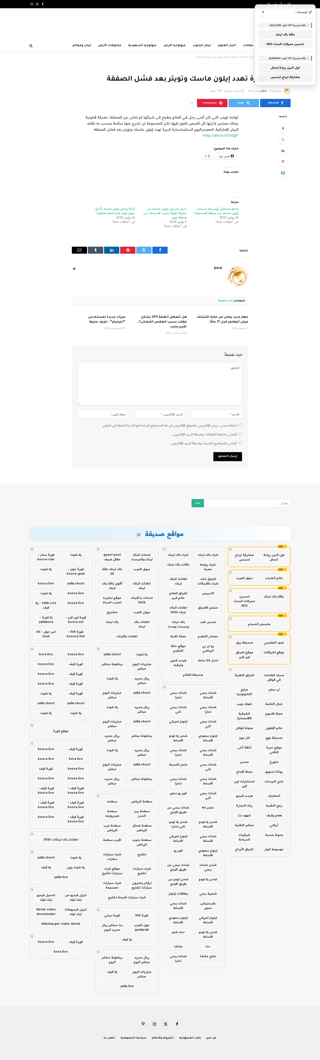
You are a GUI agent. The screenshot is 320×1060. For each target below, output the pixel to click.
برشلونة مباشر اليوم (112, 959)
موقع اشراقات (273, 652)
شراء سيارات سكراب (112, 856)
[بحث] (31, 46)
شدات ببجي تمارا (178, 695)
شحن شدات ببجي (208, 867)
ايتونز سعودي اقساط (207, 738)
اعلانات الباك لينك (178, 581)
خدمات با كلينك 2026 (142, 600)
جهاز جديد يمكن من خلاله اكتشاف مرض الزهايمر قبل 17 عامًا (222, 320)
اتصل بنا (109, 1038)
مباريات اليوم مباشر (141, 666)
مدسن (244, 762)
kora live (46, 654)
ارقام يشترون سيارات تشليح (141, 885)
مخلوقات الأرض (109, 45)
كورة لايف (76, 664)
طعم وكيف (274, 815)
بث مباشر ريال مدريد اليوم (112, 927)
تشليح (141, 854)
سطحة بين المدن (142, 813)
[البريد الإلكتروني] (283, 172)
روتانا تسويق (274, 772)
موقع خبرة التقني (274, 749)
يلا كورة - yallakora (46, 619)
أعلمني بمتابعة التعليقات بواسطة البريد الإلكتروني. (204, 434)
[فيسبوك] (283, 128)
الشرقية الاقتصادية (244, 716)
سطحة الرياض (141, 801)
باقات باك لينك (178, 564)
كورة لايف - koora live (75, 790)
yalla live (127, 986)
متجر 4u (208, 807)
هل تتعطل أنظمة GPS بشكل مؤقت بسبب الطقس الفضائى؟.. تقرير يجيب (162, 322)
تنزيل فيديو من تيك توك (76, 897)
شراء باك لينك (208, 555)
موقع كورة (61, 731)
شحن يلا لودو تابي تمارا (178, 824)
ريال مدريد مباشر (141, 680)
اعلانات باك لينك (142, 624)
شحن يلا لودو (208, 879)
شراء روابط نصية (208, 566)
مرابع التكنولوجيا (244, 691)
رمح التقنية (274, 805)
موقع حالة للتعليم (178, 648)
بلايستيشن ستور (208, 905)
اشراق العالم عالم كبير (178, 595)
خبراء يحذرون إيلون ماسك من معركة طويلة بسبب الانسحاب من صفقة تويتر (165, 213)
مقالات (248, 45)
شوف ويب (244, 704)
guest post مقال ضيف (112, 557)
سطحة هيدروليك (112, 813)
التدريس (208, 593)
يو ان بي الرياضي (208, 648)
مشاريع (112, 612)
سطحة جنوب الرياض (141, 842)
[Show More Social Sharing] (191, 103)
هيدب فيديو (244, 796)
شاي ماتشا (208, 956)
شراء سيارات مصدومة (112, 885)
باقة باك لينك (274, 596)
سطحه (112, 801)
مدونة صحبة (274, 835)
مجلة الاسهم (274, 714)
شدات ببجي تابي (178, 709)
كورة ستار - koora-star (46, 557)
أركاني (273, 825)
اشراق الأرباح (244, 849)
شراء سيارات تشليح (142, 871)
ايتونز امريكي (178, 721)
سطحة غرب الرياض (112, 828)
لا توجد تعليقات (232, 91)
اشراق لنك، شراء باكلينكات (207, 581)
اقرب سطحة (112, 840)
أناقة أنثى (244, 747)
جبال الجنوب (202, 45)
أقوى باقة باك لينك (112, 585)
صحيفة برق (244, 642)
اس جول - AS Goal (46, 634)
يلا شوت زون (76, 867)
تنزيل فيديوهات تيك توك (75, 911)
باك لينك (112, 622)
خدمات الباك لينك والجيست (142, 557)
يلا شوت (141, 654)
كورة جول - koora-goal (76, 571)
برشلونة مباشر (112, 664)
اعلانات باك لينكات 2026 (61, 839)
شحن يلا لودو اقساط (178, 738)
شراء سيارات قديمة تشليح (127, 897)
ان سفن (274, 689)
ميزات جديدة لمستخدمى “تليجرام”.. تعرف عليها (106, 320)
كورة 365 (141, 915)
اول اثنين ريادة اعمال (274, 557)
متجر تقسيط (178, 764)
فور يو (178, 850)
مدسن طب (208, 622)
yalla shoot (112, 654)
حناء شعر (178, 932)
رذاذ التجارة (244, 805)
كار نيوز (244, 738)
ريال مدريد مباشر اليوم (141, 959)
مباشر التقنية (244, 825)
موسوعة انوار (273, 849)
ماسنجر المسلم (259, 624)
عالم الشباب (274, 578)
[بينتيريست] (283, 161)
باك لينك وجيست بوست (178, 624)
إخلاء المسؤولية (190, 1038)
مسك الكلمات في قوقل (274, 677)
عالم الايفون (274, 728)
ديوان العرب (141, 612)
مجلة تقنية (178, 636)
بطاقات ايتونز (178, 893)
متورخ (273, 762)
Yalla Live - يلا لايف (45, 605)
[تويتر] (283, 139)
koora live (46, 583)
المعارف (274, 796)
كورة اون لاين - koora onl (75, 619)
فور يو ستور (178, 793)
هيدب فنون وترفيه (178, 662)
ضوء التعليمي (274, 642)
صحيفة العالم (193, 675)
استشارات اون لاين (244, 783)
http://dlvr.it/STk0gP (220, 135)
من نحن (211, 1038)
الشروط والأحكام (163, 1038)
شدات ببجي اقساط (208, 695)
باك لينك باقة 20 (112, 571)
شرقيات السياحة (244, 837)
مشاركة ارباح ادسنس (244, 557)
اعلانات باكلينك (127, 636)
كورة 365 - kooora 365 (76, 634)
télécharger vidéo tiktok (60, 924)
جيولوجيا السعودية (142, 45)
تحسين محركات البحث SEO (244, 600)
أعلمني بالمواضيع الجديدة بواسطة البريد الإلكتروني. (204, 443)
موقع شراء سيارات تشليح (112, 871)
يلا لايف (127, 939)
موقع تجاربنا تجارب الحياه (112, 600)
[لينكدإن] (283, 150)
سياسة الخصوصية (133, 1038)
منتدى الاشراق (208, 607)
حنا (208, 946)
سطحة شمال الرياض (142, 828)
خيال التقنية (274, 704)
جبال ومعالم (81, 45)
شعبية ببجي (208, 893)
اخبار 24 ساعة (208, 660)
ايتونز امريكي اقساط (178, 838)
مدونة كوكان (244, 728)
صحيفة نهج (274, 738)
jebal (263, 91)
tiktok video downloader (46, 911)
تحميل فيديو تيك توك (46, 897)
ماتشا (178, 946)
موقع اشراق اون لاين (244, 654)
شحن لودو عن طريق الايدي (178, 881)
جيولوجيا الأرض (174, 45)
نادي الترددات (273, 781)
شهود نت (244, 815)
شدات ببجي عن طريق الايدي (178, 809)
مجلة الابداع (244, 772)
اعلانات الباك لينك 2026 (178, 610)
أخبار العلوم (227, 45)
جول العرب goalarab (142, 927)
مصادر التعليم (208, 636)
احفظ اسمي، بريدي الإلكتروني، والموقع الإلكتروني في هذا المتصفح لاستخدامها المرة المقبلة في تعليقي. (169, 425)
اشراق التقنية (244, 675)
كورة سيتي (112, 915)
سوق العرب (244, 578)
